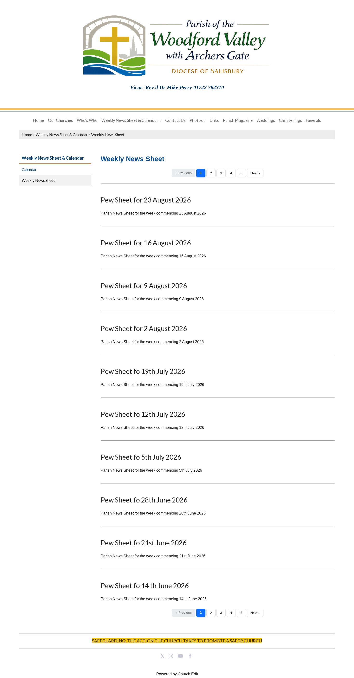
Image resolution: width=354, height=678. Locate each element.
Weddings (265, 120)
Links (214, 120)
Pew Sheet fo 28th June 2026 (144, 500)
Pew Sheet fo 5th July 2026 (141, 457)
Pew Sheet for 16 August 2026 (146, 243)
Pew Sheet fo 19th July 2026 (143, 371)
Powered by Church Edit (177, 674)
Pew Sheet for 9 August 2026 (144, 285)
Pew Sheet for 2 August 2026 (144, 328)
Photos (196, 120)
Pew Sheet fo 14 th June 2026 (145, 585)
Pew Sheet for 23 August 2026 (146, 200)
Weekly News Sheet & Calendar (129, 120)
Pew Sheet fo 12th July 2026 (143, 414)
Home (38, 120)
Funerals (313, 120)
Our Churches (60, 120)
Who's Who (87, 120)
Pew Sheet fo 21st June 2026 (143, 543)
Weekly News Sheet (107, 134)
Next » (255, 173)
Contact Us (175, 120)
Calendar (29, 169)
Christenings (290, 120)
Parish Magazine (238, 120)
